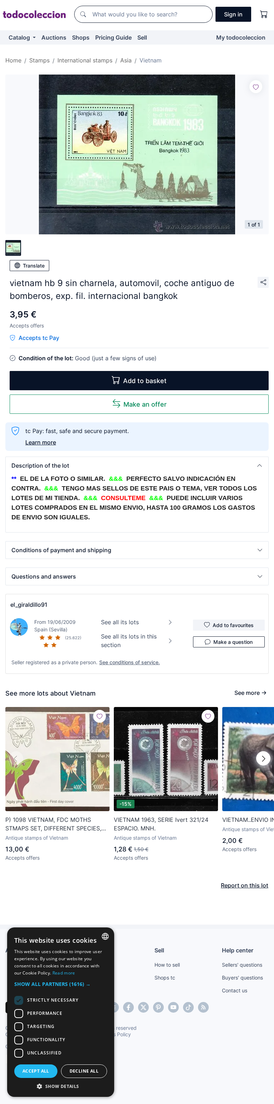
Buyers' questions (242, 978)
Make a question (233, 642)
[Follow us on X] (143, 1007)
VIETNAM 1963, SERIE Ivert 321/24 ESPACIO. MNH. (161, 824)
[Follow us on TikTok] (188, 1007)
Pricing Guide (113, 37)
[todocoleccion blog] (203, 1007)
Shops (81, 37)
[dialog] (60, 1012)
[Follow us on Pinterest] (158, 1007)
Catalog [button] (20, 37)
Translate (34, 266)
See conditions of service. (129, 662)
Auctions (53, 37)
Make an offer (145, 404)
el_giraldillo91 (28, 604)
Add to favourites (233, 625)
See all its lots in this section (129, 640)
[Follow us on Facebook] (128, 1007)
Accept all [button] (35, 1071)
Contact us (234, 990)
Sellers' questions (242, 965)
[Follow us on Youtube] (173, 1007)
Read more (63, 973)
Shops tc (164, 978)
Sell (142, 37)
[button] (137, 465)
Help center (237, 950)
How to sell (167, 965)
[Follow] (255, 86)
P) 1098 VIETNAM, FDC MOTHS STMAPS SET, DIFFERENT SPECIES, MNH (53, 824)
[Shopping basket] (264, 14)
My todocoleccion (240, 37)
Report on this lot (244, 885)
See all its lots (120, 622)
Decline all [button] (84, 1071)
